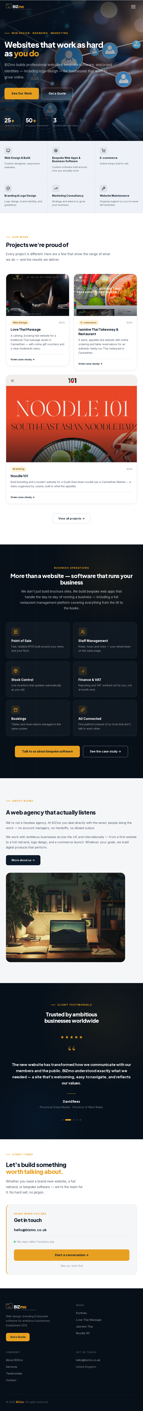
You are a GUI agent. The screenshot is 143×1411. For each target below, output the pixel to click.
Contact (11, 1374)
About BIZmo (14, 1354)
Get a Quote (57, 93)
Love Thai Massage (88, 1313)
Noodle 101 (83, 1327)
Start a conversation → (72, 1249)
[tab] (62, 1113)
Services (11, 1360)
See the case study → (105, 751)
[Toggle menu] (133, 7)
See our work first (72, 1259)
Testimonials (14, 1367)
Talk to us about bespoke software (47, 751)
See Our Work (22, 93)
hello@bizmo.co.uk (30, 1223)
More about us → (23, 860)
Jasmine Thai (84, 1320)
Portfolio (81, 1307)
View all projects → (71, 518)
